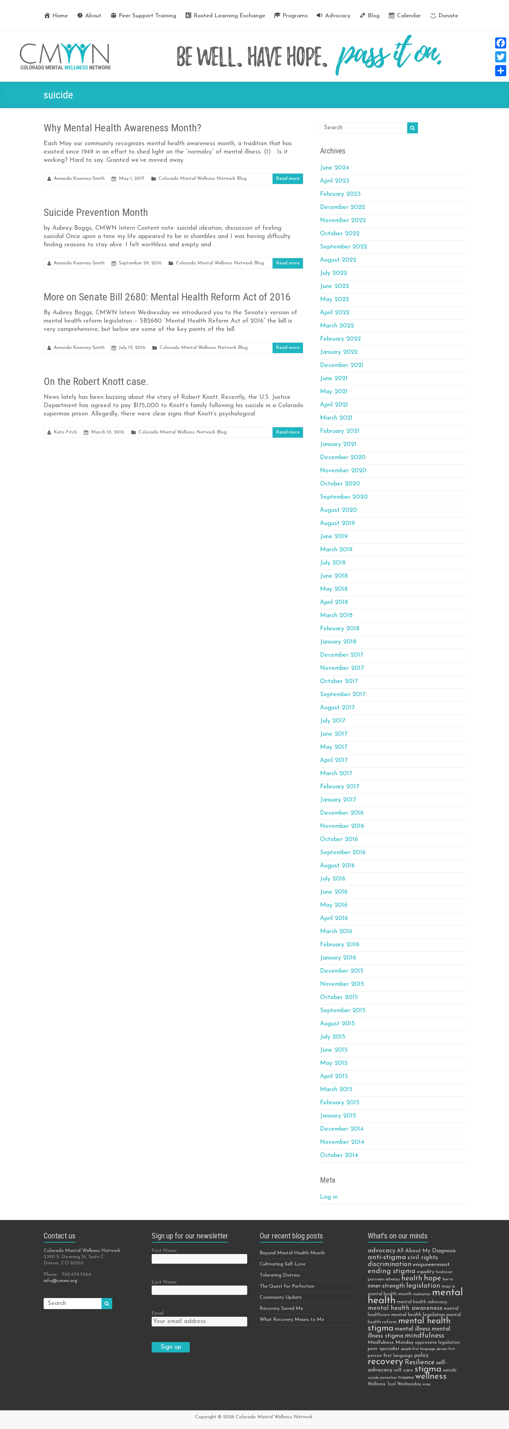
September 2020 (344, 497)
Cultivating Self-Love (282, 1264)
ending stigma (392, 1271)
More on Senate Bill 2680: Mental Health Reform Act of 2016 (167, 297)
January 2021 (338, 444)
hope (432, 1278)
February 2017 (339, 787)
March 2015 (336, 1090)
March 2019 (336, 550)
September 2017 (342, 695)
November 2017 (342, 668)
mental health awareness (405, 1308)
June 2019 (334, 537)
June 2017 (333, 734)
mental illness (412, 1329)
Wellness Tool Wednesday (394, 1384)
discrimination (389, 1264)
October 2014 (339, 1155)
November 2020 (343, 471)
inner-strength (386, 1286)
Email (157, 1313)
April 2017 (334, 760)
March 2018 (336, 616)
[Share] (501, 71)
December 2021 (342, 365)
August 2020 (338, 510)
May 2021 (334, 392)
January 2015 (338, 1116)
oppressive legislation (437, 1342)
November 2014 (342, 1142)
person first (446, 1349)
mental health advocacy (422, 1302)
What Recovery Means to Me (292, 1319)
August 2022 (338, 260)
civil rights (423, 1257)
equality (425, 1271)
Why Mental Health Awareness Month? (122, 128)
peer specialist (384, 1348)
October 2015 (339, 997)
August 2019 (337, 523)
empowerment (431, 1265)
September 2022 (343, 247)
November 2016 (342, 826)
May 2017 (333, 747)
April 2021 (334, 405)
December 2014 (342, 1129)
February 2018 (339, 629)
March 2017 (336, 774)
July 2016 (333, 879)
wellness (431, 1376)
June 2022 (334, 286)
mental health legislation (418, 1314)
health (411, 1278)
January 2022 (339, 352)
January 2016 (338, 958)
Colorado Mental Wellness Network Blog (203, 178)
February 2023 (340, 194)
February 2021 (339, 431)
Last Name (164, 1282)
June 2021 (334, 379)
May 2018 (334, 589)
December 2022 (342, 207)
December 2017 (341, 655)
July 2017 (332, 721)
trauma (406, 1377)
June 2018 (334, 576)
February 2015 (339, 1103)
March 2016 (336, 932)
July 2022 (333, 273)
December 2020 (343, 458)
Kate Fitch (65, 432)
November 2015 (342, 984)
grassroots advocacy (384, 1279)
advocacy (381, 1250)
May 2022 (334, 300)
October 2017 (339, 681)
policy (421, 1355)
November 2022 (343, 221)
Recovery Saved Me (281, 1308)
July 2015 (333, 1037)
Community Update (281, 1297)
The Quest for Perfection (287, 1286)
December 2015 (342, 971)
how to (448, 1279)
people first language (418, 1349)
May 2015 (334, 1063)
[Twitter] (501, 57)
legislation (423, 1285)
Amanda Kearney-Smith (79, 178)
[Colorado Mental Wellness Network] (254, 34)
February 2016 (339, 945)
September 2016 (343, 853)
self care (403, 1370)
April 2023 (334, 181)
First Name (164, 1250)
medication (422, 1294)
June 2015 (334, 1050)
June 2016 (334, 892)
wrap (426, 1384)
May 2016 (334, 905)
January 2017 (338, 800)
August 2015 (337, 1024)
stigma (427, 1369)
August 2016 (337, 866)
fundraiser (444, 1272)
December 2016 (342, 813)
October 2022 (339, 234)
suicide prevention (382, 1378)
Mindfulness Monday (390, 1342)
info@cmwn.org (60, 1280)
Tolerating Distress (280, 1275)
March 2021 (336, 418)
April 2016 (334, 918)
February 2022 (340, 339)
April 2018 (334, 602)
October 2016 (339, 839)
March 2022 (337, 326)
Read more (288, 178)
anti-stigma (387, 1257)
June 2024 (334, 168)
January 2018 (338, 642)
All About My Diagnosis (426, 1251)
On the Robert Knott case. (96, 381)
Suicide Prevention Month (96, 212)
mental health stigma (409, 1325)
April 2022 (334, 313)
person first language (390, 1355)
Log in (329, 1197)
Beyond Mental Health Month (292, 1253)
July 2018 (333, 563)
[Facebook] (501, 43)
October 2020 (340, 484)
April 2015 (334, 1076)
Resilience (420, 1362)
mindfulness (424, 1335)
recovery (385, 1362)
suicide (450, 1370)
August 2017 (337, 708)
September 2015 (343, 1011)
